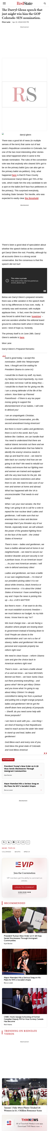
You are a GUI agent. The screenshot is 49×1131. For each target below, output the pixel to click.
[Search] (45, 3)
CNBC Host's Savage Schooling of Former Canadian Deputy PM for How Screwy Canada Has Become (23, 1019)
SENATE (17, 852)
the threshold (31, 198)
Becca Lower (8, 983)
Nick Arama (8, 1024)
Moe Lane (6, 22)
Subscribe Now (24, 892)
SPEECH (27, 852)
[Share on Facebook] (14, 842)
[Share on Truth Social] (9, 842)
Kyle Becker (8, 943)
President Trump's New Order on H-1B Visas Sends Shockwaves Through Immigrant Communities (23, 938)
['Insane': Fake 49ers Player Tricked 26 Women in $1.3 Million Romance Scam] (24, 1092)
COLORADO (6, 852)
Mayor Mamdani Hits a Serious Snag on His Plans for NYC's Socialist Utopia (22, 978)
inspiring (36, 316)
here (14, 175)
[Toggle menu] (4, 3)
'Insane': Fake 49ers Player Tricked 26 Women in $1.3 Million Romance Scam (23, 1109)
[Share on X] (4, 842)
